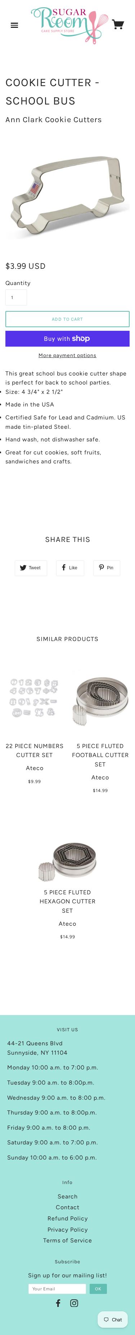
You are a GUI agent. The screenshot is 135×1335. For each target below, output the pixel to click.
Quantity (16, 283)
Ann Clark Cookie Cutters (53, 119)
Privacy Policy (68, 1229)
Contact (68, 1207)
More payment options (67, 355)
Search (68, 1196)
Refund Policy (68, 1218)
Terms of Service (67, 1240)
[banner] (69, 25)
